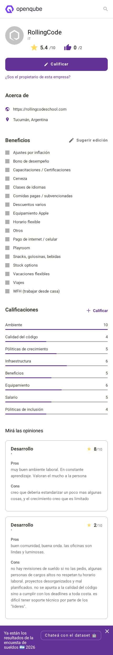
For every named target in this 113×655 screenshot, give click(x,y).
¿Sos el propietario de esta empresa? (37, 77)
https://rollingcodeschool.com (39, 109)
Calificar (59, 64)
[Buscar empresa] (105, 9)
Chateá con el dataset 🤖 (71, 635)
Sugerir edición (92, 140)
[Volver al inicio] (23, 9)
